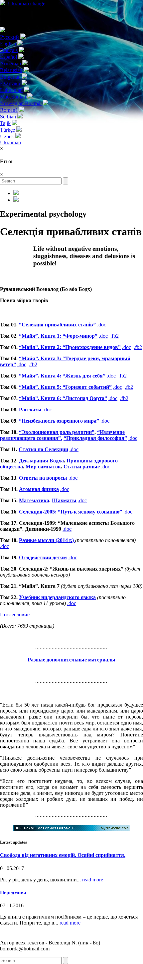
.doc (101, 324)
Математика (34, 500)
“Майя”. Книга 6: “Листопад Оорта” (63, 398)
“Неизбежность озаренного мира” (59, 421)
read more (92, 879)
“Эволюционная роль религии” (56, 432)
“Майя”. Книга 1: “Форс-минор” (58, 336)
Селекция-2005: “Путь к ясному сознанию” (70, 512)
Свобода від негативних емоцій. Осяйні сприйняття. (62, 855)
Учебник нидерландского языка (57, 597)
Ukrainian (26, 3)
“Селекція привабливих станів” (57, 324)
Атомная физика (39, 489)
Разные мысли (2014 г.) (47, 540)
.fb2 (114, 336)
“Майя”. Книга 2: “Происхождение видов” (70, 347)
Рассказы (30, 409)
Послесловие (15, 614)
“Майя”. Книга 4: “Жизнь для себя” (62, 376)
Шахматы (64, 500)
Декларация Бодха (41, 460)
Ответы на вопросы (43, 478)
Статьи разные (82, 466)
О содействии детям (43, 557)
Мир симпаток (43, 466)
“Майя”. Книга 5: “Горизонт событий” (65, 387)
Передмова (13, 892)
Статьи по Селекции (43, 449)
